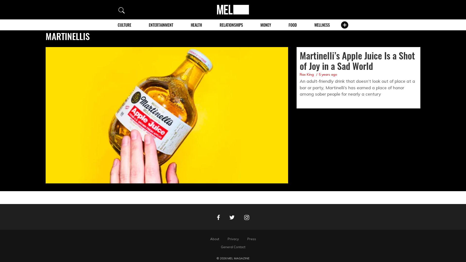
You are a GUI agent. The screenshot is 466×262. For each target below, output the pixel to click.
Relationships (231, 25)
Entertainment (161, 25)
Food (293, 25)
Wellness (322, 25)
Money (265, 25)
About (214, 239)
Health (196, 25)
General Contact (233, 247)
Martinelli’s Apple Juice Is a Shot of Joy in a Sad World (357, 61)
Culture (124, 25)
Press (251, 239)
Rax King (307, 74)
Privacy (233, 239)
